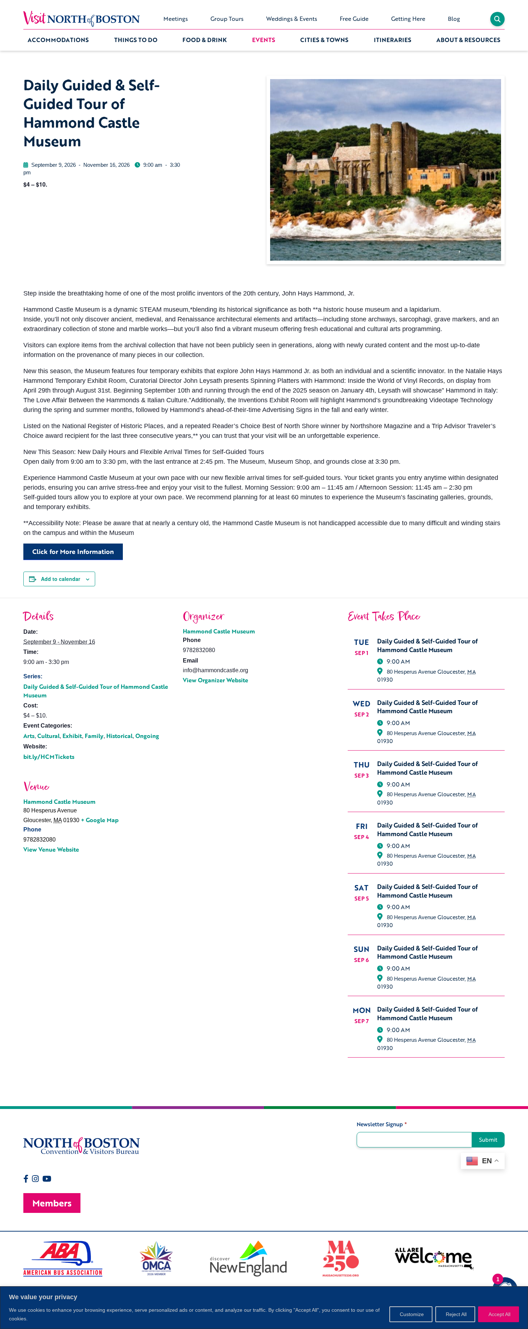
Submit (488, 1140)
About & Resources (468, 40)
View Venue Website (51, 849)
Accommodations (58, 40)
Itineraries (392, 40)
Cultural (48, 736)
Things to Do (135, 40)
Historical (119, 736)
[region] (264, 1307)
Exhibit (72, 736)
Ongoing (147, 736)
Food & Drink (204, 40)
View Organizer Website (215, 680)
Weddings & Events (291, 19)
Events (263, 40)
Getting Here (408, 19)
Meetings (175, 19)
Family (94, 736)
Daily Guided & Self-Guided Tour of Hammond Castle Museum (95, 690)
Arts (28, 736)
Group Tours (227, 19)
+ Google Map (100, 820)
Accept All (499, 1314)
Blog (454, 19)
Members (51, 1203)
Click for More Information (73, 551)
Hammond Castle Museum (219, 631)
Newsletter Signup (382, 1124)
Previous (18, 1258)
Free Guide (354, 19)
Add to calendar (60, 578)
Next (510, 1258)
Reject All (456, 1314)
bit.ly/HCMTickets (48, 756)
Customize (412, 1314)
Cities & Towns (324, 40)
